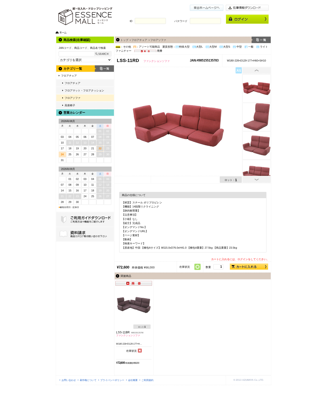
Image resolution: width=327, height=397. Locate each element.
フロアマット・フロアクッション (84, 90)
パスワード (180, 21)
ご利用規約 (147, 380)
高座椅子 (70, 105)
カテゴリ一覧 (72, 68)
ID (131, 21)
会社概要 (133, 380)
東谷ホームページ (206, 8)
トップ (124, 40)
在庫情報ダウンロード (247, 8)
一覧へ (261, 40)
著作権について (88, 380)
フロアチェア (69, 75)
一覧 (104, 68)
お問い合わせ (69, 380)
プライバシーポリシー (112, 380)
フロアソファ (72, 97)
